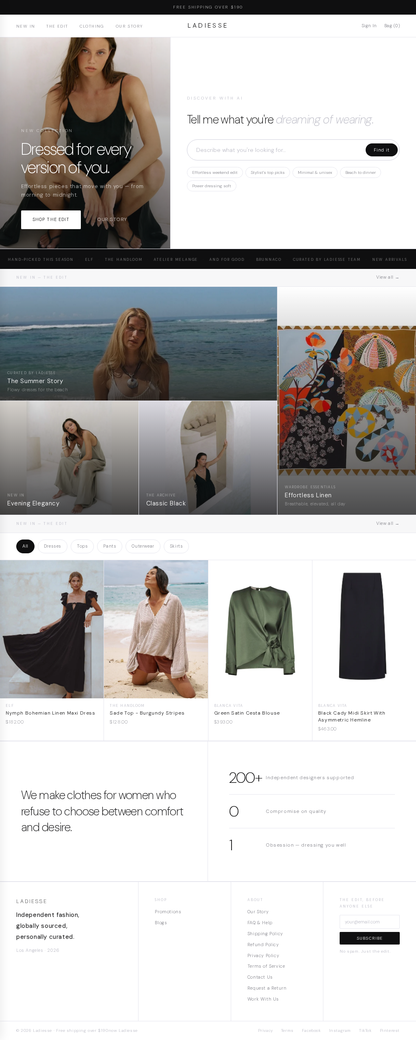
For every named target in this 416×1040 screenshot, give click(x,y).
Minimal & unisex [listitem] (315, 172)
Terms (287, 1030)
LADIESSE (208, 26)
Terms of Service (266, 966)
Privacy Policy (263, 955)
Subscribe (370, 938)
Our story (112, 219)
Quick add (52, 692)
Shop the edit (50, 219)
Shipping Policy (265, 933)
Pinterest (390, 1030)
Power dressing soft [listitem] (211, 185)
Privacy (265, 1030)
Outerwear (143, 546)
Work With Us (263, 999)
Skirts (176, 546)
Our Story (129, 26)
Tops (82, 546)
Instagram (340, 1030)
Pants (109, 546)
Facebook (311, 1030)
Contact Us (260, 977)
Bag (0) (392, 25)
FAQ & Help (260, 922)
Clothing (92, 26)
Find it (382, 150)
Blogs (161, 922)
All (25, 546)
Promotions (168, 911)
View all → (388, 277)
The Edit (57, 26)
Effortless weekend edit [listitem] (215, 172)
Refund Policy (263, 944)
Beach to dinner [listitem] (360, 172)
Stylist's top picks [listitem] (268, 172)
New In (25, 26)
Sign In (369, 25)
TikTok (365, 1030)
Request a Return (267, 988)
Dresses (52, 546)
